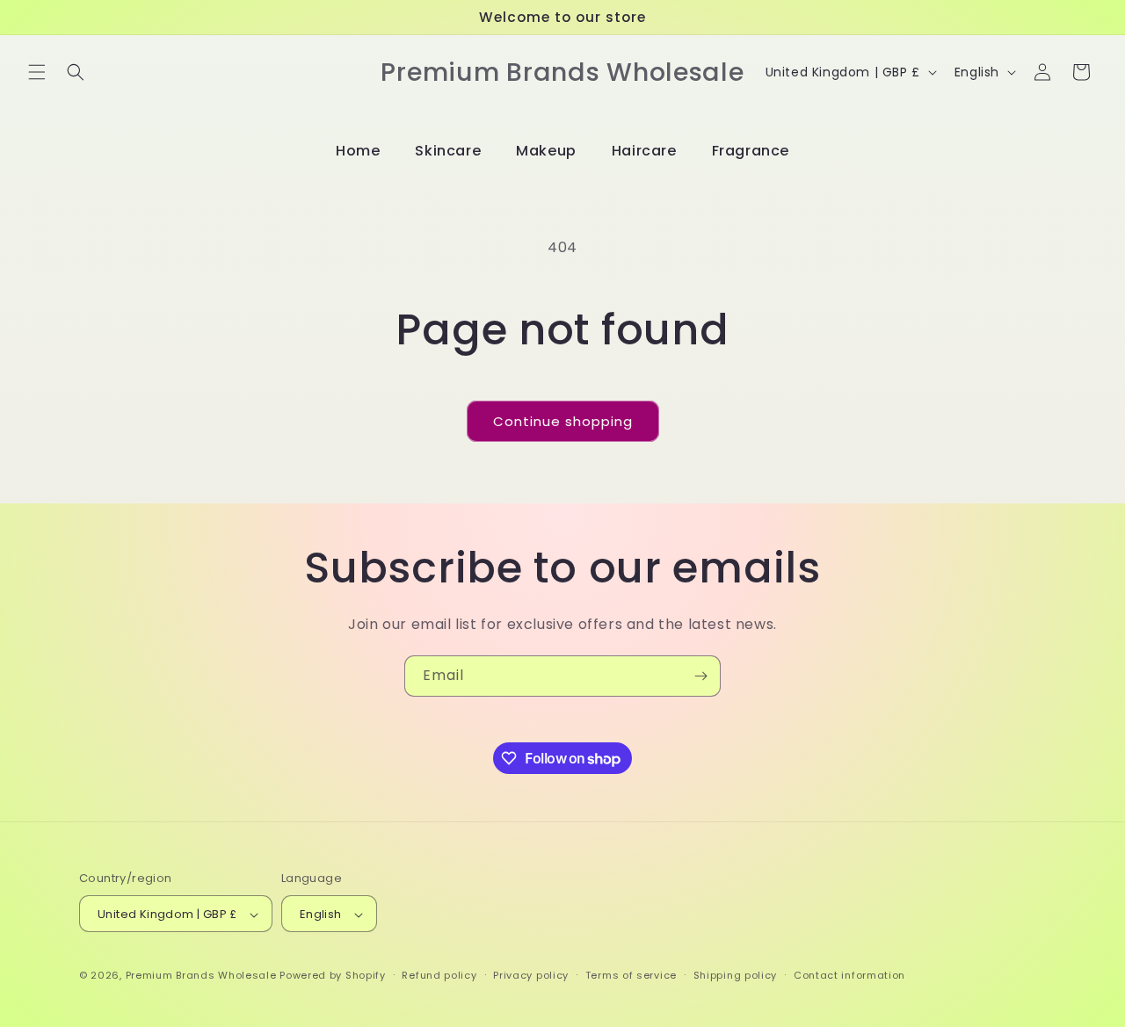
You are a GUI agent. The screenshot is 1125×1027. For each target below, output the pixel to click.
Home (358, 151)
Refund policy (439, 975)
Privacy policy (531, 975)
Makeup (546, 151)
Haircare (644, 151)
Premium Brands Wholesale (201, 976)
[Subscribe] (700, 676)
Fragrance (750, 151)
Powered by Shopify (332, 976)
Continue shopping (563, 421)
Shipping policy (735, 975)
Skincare (448, 151)
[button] (37, 72)
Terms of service (631, 975)
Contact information (849, 975)
